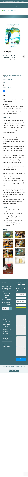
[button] (21, 321)
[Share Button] (23, 56)
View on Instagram (21, 360)
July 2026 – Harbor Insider (6, 321)
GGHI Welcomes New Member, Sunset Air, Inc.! (7, 346)
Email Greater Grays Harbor (7, 303)
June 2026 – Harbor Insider (6, 340)
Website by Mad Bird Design (14, 369)
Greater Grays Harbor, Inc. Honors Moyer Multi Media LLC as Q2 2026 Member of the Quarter (7, 331)
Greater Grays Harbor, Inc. (10, 367)
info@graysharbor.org (20, 1)
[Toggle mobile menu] (25, 11)
